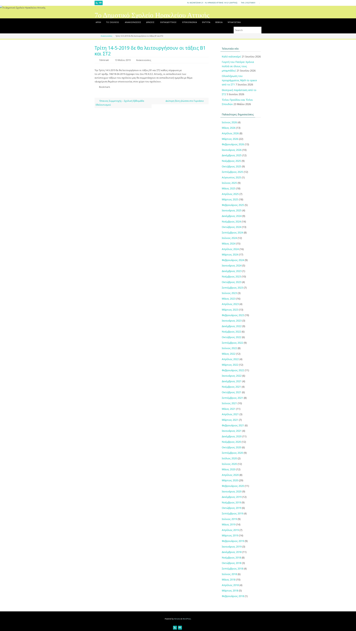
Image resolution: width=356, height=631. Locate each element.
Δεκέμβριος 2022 (232, 326)
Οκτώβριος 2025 (231, 166)
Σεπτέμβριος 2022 (232, 342)
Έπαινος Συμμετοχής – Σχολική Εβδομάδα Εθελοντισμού (120, 102)
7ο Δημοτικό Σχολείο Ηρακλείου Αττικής (152, 15)
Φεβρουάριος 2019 (233, 541)
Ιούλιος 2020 (229, 458)
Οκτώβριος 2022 (231, 337)
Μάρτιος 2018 (230, 590)
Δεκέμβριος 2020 (232, 436)
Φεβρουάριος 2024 (233, 260)
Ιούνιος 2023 (229, 293)
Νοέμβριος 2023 (231, 276)
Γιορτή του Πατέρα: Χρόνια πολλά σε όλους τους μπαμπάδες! (238, 66)
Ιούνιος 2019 (229, 519)
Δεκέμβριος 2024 (232, 216)
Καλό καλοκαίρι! (231, 56)
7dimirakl (104, 60)
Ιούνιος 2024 (229, 238)
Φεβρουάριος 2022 (233, 370)
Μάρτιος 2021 (230, 419)
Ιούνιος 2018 (229, 574)
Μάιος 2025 (228, 188)
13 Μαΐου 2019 (123, 60)
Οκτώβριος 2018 (231, 563)
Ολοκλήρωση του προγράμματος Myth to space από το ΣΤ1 (239, 80)
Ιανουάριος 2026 (232, 150)
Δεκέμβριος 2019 (232, 497)
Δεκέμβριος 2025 (232, 155)
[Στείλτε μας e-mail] (100, 3)
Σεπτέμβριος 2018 (232, 568)
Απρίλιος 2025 (230, 194)
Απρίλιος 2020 (230, 475)
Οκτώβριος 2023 (231, 282)
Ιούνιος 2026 (229, 122)
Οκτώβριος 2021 (231, 392)
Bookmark (104, 86)
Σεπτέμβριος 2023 (232, 287)
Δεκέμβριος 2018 (232, 552)
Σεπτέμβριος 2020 (232, 452)
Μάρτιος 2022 (230, 364)
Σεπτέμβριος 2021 (232, 397)
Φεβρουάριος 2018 (233, 596)
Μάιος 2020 (228, 469)
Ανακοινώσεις (106, 36)
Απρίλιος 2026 (230, 133)
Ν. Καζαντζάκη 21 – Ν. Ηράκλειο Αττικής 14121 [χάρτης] (212, 3)
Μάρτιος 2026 (230, 139)
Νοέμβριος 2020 (231, 441)
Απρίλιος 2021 (230, 414)
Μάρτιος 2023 (230, 309)
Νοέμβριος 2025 (231, 161)
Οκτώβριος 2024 (231, 227)
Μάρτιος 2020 (230, 480)
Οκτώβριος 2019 (231, 508)
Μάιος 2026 (228, 127)
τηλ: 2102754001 (248, 3)
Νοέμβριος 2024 (231, 221)
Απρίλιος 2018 (230, 585)
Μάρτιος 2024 (230, 254)
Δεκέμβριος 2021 (232, 381)
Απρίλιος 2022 (230, 359)
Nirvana (177, 619)
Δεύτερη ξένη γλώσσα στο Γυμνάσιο (185, 100)
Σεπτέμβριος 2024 (232, 232)
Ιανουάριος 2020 (232, 491)
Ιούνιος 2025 (229, 182)
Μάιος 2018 (228, 579)
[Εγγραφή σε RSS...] (97, 3)
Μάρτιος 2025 (230, 199)
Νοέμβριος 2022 (231, 331)
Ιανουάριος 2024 (232, 265)
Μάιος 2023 (228, 298)
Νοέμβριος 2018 (231, 557)
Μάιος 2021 (228, 408)
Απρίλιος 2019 (230, 530)
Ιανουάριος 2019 (232, 546)
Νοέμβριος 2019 (231, 502)
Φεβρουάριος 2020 (233, 486)
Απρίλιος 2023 (230, 304)
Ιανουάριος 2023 (232, 320)
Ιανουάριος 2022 (232, 375)
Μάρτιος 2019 (230, 535)
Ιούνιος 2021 (229, 403)
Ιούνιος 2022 (229, 348)
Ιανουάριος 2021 (232, 430)
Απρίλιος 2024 (230, 249)
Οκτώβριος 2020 (231, 447)
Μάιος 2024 (228, 243)
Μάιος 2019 (228, 524)
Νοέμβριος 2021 (231, 386)
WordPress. (186, 619)
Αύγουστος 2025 (231, 177)
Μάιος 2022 (228, 353)
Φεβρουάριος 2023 (233, 315)
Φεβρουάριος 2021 (233, 425)
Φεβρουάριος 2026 (233, 144)
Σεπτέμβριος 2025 (232, 172)
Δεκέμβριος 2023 (232, 271)
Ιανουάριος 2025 (232, 210)
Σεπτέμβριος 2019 (232, 513)
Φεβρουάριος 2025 (233, 205)
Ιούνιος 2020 (229, 464)
